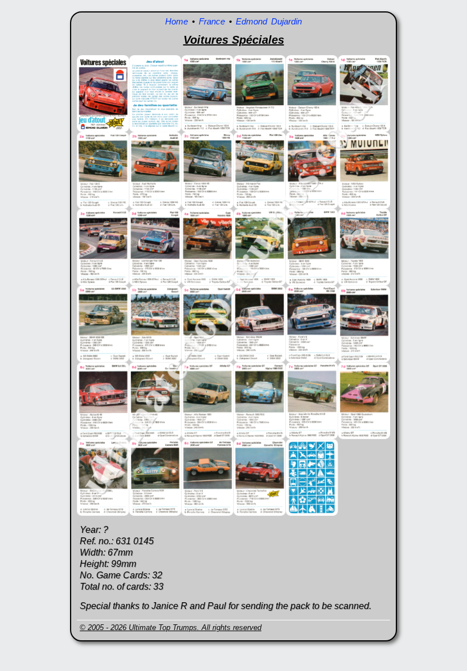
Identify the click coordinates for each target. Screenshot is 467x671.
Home (176, 21)
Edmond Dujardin (269, 21)
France (212, 21)
